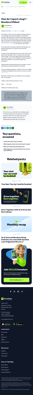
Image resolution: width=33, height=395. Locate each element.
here (5, 84)
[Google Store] (18, 324)
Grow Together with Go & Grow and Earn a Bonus (16, 211)
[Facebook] (2, 128)
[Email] (13, 128)
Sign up (24, 2)
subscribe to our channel (7, 43)
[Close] (30, 2)
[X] (5, 128)
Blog (2, 6)
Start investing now (15, 280)
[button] (16, 142)
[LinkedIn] (7, 128)
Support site (4, 72)
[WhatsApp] (10, 128)
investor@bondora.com (7, 319)
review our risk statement (25, 379)
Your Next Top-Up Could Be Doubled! (16, 184)
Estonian (18, 31)
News (3, 13)
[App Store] (6, 324)
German (13, 31)
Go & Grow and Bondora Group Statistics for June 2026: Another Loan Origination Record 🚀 (15, 239)
